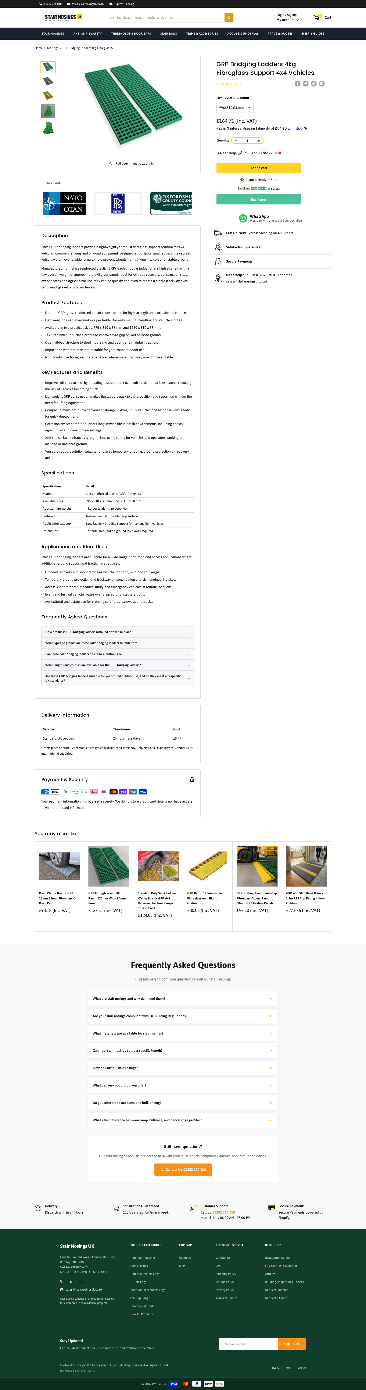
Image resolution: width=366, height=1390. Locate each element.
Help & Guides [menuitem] (313, 33)
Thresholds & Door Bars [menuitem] (131, 33)
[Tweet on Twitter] (314, 83)
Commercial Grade (142, 1306)
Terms (287, 1367)
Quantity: (223, 140)
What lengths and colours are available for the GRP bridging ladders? (93, 665)
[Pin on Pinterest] (306, 83)
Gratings (52, 48)
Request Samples (276, 1290)
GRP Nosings (138, 1282)
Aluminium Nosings (142, 1257)
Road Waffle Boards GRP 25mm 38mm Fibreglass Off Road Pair (58, 898)
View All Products (141, 1314)
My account (286, 20)
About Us (185, 1257)
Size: (232, 98)
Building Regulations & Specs (284, 1282)
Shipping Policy (226, 1273)
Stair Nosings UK (228, 83)
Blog (182, 1265)
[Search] (229, 17)
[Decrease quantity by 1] (236, 140)
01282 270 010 (267, 275)
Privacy (275, 1367)
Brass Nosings (139, 1265)
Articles (270, 1273)
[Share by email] (322, 83)
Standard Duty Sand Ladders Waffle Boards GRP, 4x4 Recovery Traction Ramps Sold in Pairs (157, 901)
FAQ (218, 1265)
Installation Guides (277, 1257)
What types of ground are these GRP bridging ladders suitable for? (91, 643)
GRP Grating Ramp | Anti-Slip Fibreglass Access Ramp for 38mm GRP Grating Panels (257, 898)
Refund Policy (225, 1282)
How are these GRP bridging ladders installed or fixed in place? (89, 632)
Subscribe (292, 1344)
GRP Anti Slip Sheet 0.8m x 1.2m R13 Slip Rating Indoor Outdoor (305, 898)
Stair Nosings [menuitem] (53, 33)
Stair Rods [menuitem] (168, 33)
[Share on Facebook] (298, 83)
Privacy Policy (225, 1290)
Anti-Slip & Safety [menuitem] (87, 33)
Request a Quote (276, 1298)
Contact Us (223, 1257)
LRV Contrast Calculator (281, 1265)
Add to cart (259, 168)
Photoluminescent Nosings (147, 1290)
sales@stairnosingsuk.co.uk (247, 281)
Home (39, 48)
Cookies (301, 1367)
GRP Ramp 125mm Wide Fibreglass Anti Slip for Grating (204, 898)
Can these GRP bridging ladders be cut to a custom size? (84, 654)
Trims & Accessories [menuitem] (202, 33)
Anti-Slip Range (140, 1298)
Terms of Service (227, 1298)
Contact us (182, 748)
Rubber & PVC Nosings (144, 1273)
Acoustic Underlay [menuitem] (243, 33)
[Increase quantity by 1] (258, 140)
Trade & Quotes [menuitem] (280, 33)
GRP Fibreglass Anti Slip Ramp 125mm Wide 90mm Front (107, 898)
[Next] (331, 886)
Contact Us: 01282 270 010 (186, 1169)
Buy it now (258, 199)
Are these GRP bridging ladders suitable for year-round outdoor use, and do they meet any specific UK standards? (113, 678)
